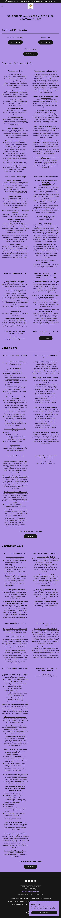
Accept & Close (44, 912)
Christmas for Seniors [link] (46, 901)
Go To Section (15, 42)
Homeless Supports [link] (18, 904)
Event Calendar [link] (46, 898)
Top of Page (46, 338)
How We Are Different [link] (22, 898)
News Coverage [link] (35, 898)
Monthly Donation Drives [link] (16, 901)
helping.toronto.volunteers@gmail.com (46, 676)
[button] (5, 6)
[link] (30, 6)
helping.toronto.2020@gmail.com (45, 463)
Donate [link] (12, 898)
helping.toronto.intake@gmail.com (15, 339)
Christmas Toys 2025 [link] (31, 901)
